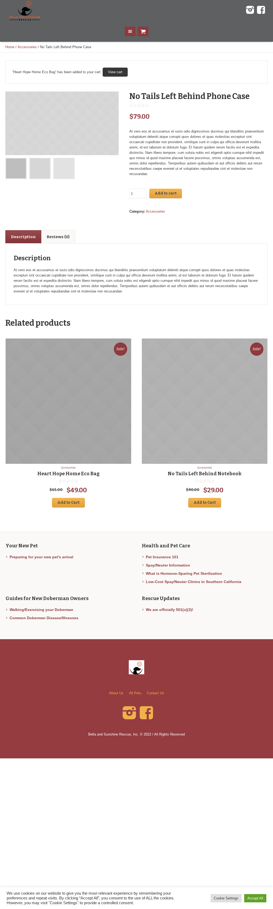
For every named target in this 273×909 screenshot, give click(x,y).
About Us (116, 693)
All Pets (135, 693)
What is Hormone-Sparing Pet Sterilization (184, 573)
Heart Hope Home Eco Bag (68, 474)
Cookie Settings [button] (226, 898)
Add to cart (165, 193)
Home (9, 47)
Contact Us (155, 693)
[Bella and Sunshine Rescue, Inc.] (136, 667)
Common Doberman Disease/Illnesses (44, 618)
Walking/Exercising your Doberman (41, 610)
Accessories (27, 47)
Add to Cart (68, 502)
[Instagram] (250, 10)
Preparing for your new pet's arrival (41, 557)
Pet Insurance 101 (162, 557)
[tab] (23, 236)
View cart (115, 72)
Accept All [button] (255, 898)
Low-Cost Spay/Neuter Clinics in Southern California (193, 582)
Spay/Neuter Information (168, 565)
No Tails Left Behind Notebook (205, 474)
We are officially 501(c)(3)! (169, 610)
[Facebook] (261, 10)
